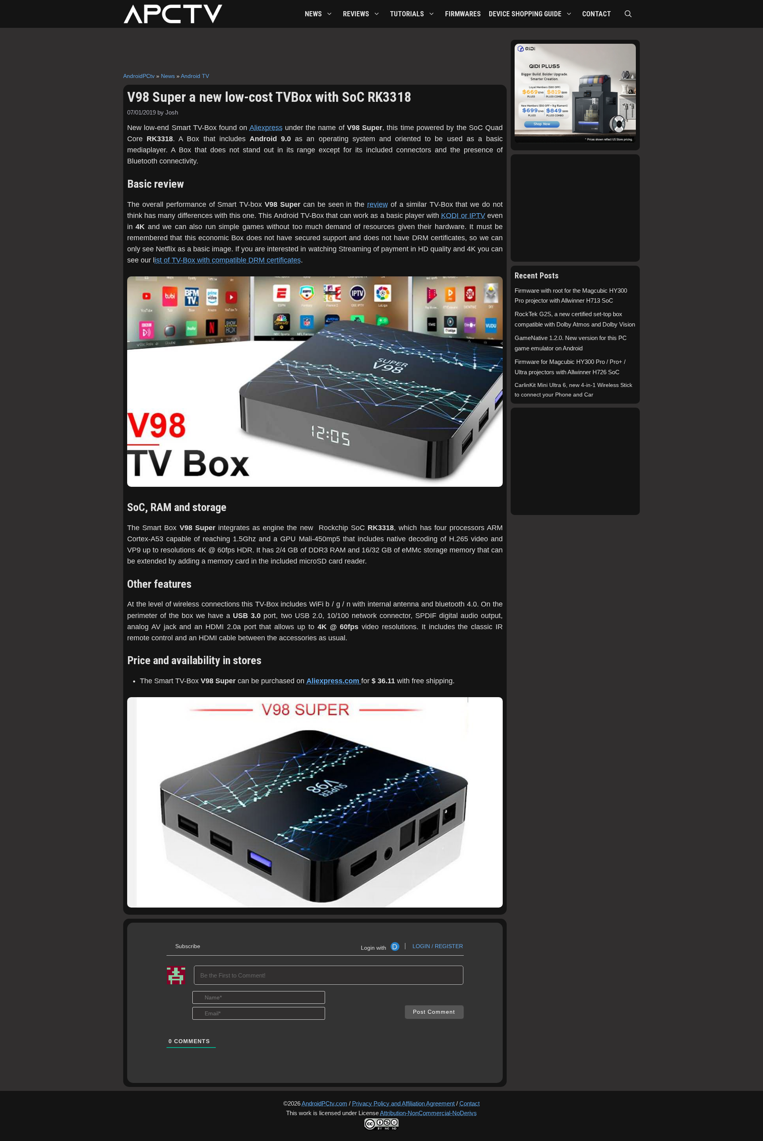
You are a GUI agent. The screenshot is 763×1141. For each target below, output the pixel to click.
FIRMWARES (463, 14)
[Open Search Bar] (628, 14)
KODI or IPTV (463, 216)
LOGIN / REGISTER (437, 946)
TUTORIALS (407, 14)
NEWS (313, 14)
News (168, 76)
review (377, 204)
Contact (469, 1103)
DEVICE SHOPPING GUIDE (525, 14)
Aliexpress (266, 128)
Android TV (195, 76)
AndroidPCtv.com (324, 1103)
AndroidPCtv (139, 76)
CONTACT (596, 14)
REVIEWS (356, 14)
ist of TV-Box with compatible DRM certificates (228, 260)
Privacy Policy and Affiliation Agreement (403, 1103)
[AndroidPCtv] (173, 14)
